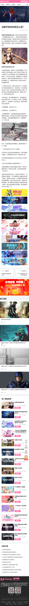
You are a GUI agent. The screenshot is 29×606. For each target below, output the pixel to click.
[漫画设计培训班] (8, 470)
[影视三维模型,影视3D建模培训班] (8, 536)
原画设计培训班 (18, 477)
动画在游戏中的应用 (5, 319)
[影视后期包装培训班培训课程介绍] (8, 517)
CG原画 (11, 604)
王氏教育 (9, 601)
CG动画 (6, 604)
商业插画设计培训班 (19, 449)
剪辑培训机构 (20, 603)
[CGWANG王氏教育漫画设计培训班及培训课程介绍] (8, 433)
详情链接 (2, 6)
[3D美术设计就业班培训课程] (8, 461)
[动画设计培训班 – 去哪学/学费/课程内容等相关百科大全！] (14, 333)
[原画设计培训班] (8, 480)
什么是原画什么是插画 (20, 487)
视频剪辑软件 (3, 601)
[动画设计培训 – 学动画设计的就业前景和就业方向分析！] (14, 356)
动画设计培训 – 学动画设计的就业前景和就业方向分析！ (14, 366)
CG (23, 604)
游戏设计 (19, 4)
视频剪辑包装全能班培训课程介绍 (9, 552)
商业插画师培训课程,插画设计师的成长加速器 (12, 569)
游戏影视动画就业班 (19, 402)
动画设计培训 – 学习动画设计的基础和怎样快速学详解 (13, 389)
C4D (3, 603)
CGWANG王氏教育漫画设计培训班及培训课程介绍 (13, 557)
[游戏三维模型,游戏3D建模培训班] (8, 527)
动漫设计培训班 (18, 440)
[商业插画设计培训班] (8, 452)
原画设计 (13, 601)
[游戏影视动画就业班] (8, 405)
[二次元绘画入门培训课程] (8, 508)
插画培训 (8, 4)
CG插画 (15, 604)
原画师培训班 (25, 601)
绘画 (18, 601)
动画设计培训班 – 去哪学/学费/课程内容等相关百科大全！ (13, 343)
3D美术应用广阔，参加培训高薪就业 (10, 572)
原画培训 (13, 4)
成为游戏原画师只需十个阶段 (9, 567)
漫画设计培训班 (18, 468)
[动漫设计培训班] (8, 442)
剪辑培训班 (14, 603)
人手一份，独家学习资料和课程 (20, 405)
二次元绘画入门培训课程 (20, 505)
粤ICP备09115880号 (24, 599)
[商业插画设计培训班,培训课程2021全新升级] (8, 424)
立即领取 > (18, 407)
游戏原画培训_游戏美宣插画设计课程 (10, 564)
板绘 (21, 601)
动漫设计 (2, 4)
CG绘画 (19, 604)
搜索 (27, 1)
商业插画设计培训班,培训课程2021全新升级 (11, 554)
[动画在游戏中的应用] (14, 310)
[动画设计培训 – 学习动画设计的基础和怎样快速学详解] (14, 380)
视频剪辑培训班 (8, 603)
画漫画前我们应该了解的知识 (9, 559)
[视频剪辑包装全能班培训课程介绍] (8, 414)
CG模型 (25, 603)
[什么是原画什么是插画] (8, 489)
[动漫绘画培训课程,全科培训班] (8, 499)
